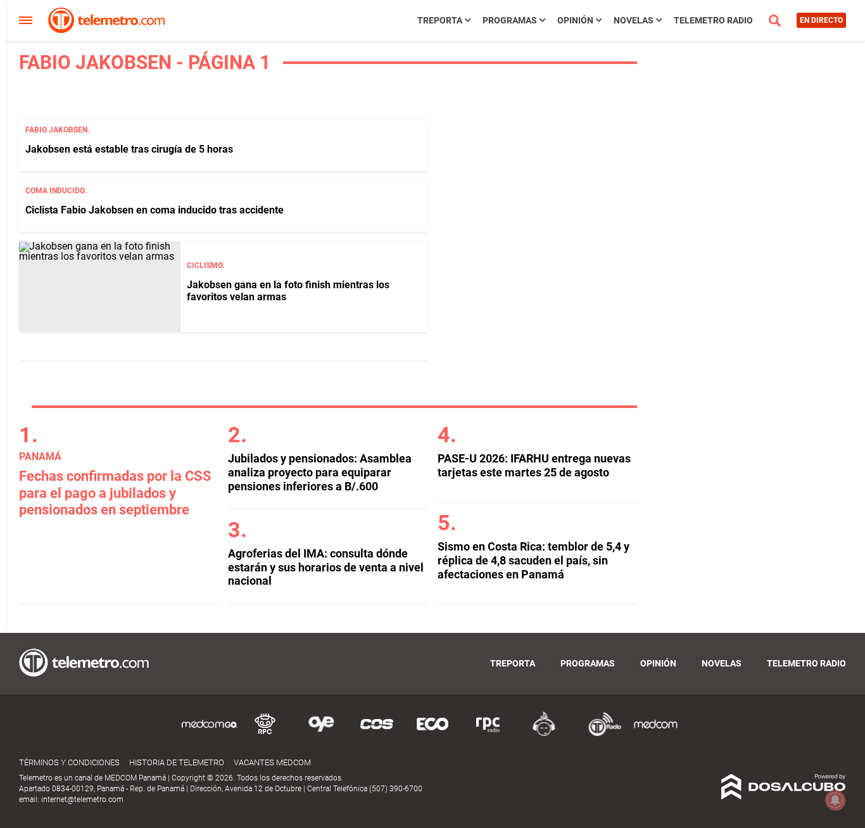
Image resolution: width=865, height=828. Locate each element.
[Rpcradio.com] (488, 734)
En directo (821, 20)
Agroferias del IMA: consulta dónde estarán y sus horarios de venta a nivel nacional (326, 567)
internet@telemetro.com (82, 799)
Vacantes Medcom (272, 762)
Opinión (575, 20)
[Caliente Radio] (544, 734)
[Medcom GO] (209, 734)
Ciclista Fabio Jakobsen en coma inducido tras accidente (154, 210)
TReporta (439, 20)
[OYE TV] (321, 734)
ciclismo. (205, 265)
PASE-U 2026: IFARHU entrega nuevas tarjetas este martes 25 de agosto (534, 465)
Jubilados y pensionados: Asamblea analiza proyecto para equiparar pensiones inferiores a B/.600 (320, 472)
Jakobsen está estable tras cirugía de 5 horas (129, 149)
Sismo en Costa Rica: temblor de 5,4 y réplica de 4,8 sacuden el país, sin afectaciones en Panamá (533, 560)
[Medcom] (655, 734)
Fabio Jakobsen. (57, 129)
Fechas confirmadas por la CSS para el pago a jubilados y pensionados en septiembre (115, 493)
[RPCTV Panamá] (265, 734)
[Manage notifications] (835, 800)
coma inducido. (55, 190)
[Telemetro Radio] (600, 734)
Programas (510, 20)
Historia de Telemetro (176, 762)
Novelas (633, 20)
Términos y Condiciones (69, 762)
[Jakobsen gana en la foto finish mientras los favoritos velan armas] (99, 286)
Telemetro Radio (713, 20)
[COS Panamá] (377, 734)
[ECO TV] (432, 734)
